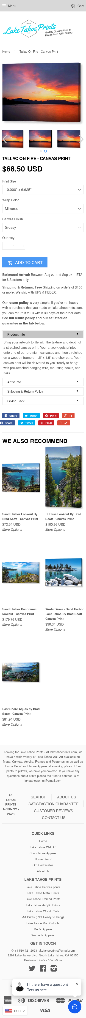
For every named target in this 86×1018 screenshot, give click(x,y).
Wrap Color (10, 200)
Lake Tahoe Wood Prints (43, 911)
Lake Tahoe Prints (10, 800)
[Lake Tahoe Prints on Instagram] (53, 970)
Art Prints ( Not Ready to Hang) (43, 917)
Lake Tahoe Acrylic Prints (43, 905)
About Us (43, 871)
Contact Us (54, 817)
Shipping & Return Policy (43, 391)
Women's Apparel (43, 935)
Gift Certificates (43, 865)
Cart (80, 5)
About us (66, 797)
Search (39, 797)
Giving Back (43, 400)
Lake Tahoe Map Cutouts (43, 923)
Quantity (8, 237)
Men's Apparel (43, 929)
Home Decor (43, 859)
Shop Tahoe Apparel (43, 853)
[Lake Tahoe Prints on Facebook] (43, 970)
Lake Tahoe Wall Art (43, 847)
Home (6, 51)
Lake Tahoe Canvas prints (43, 887)
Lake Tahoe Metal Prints (43, 893)
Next (81, 139)
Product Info (43, 334)
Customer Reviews (53, 810)
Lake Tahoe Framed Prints (43, 899)
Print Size (9, 181)
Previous (5, 139)
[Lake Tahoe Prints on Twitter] (32, 970)
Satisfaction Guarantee (53, 803)
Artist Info (43, 381)
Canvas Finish (12, 219)
